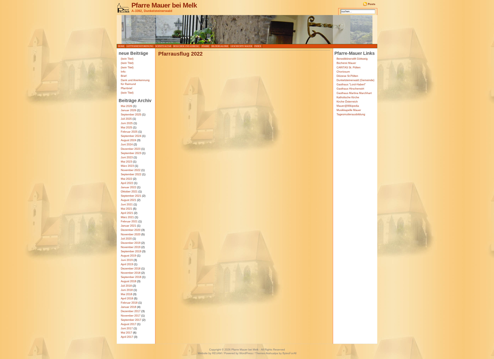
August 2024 (128, 140)
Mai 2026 (126, 106)
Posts (371, 4)
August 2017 (128, 324)
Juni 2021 (127, 204)
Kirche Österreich (347, 101)
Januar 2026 (128, 110)
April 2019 (127, 264)
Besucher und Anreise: (186, 46)
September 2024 (131, 135)
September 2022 (131, 174)
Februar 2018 (129, 302)
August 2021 (128, 200)
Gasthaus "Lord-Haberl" (351, 84)
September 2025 (131, 114)
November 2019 (130, 247)
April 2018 (127, 298)
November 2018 (130, 272)
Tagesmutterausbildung (351, 114)
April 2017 (127, 336)
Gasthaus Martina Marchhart (354, 93)
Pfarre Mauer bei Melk (164, 5)
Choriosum (343, 71)
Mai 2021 (126, 208)
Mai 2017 (126, 332)
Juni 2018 (127, 289)
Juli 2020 (126, 238)
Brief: (124, 75)
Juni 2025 (127, 123)
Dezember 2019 (130, 242)
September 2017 (131, 319)
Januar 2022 (128, 187)
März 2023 (127, 165)
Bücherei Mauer (346, 62)
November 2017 (130, 315)
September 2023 (131, 153)
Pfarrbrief (126, 88)
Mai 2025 (126, 127)
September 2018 (131, 277)
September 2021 (131, 195)
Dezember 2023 (130, 148)
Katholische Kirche (348, 97)
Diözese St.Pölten (347, 75)
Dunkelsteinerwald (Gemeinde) (355, 80)
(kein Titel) (127, 58)
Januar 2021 (128, 225)
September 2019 (131, 251)
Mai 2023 (126, 161)
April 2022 (127, 183)
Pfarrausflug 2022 (180, 54)
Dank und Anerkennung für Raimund (135, 82)
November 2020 (130, 234)
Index (257, 46)
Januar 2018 (128, 306)
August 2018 (128, 281)
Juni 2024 (127, 144)
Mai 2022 (126, 178)
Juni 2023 (127, 157)
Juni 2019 (127, 260)
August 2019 (128, 255)
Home (121, 46)
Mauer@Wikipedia (348, 105)
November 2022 (130, 170)
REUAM (217, 353)
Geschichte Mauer (241, 46)
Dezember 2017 (130, 311)
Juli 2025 (126, 118)
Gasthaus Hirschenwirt (350, 88)
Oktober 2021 (129, 191)
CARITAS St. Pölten (348, 67)
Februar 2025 (129, 131)
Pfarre (205, 46)
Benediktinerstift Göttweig (352, 58)
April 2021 (127, 212)
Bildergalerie (219, 46)
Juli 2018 (126, 285)
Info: (123, 71)
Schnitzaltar (163, 46)
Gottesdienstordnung (140, 46)
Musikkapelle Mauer (349, 110)
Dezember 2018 (130, 268)
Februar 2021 (129, 221)
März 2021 (127, 217)
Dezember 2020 (130, 229)
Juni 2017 (127, 328)
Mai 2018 (126, 294)
